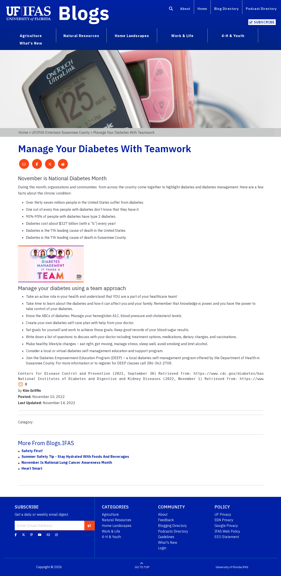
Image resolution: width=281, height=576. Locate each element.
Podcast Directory (261, 9)
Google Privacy (226, 525)
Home (202, 9)
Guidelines (166, 537)
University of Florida (229, 567)
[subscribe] (89, 525)
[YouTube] (39, 535)
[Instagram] (56, 535)
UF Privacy (222, 514)
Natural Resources (116, 520)
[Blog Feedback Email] (48, 535)
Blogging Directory (172, 525)
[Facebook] (16, 535)
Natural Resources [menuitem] (81, 36)
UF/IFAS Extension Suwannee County (61, 132)
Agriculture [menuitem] (31, 36)
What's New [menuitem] (31, 43)
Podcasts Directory (173, 531)
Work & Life (111, 531)
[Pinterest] (31, 535)
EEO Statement (226, 537)
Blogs (84, 12)
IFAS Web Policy (227, 531)
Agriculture (110, 514)
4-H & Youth (111, 537)
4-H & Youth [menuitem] (233, 36)
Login (162, 548)
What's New (167, 542)
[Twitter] (23, 535)
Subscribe (264, 22)
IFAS (245, 567)
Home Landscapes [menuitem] (132, 36)
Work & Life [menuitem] (182, 36)
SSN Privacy (223, 520)
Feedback (166, 520)
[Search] (171, 9)
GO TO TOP (142, 567)
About (185, 9)
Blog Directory (226, 9)
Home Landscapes (116, 525)
